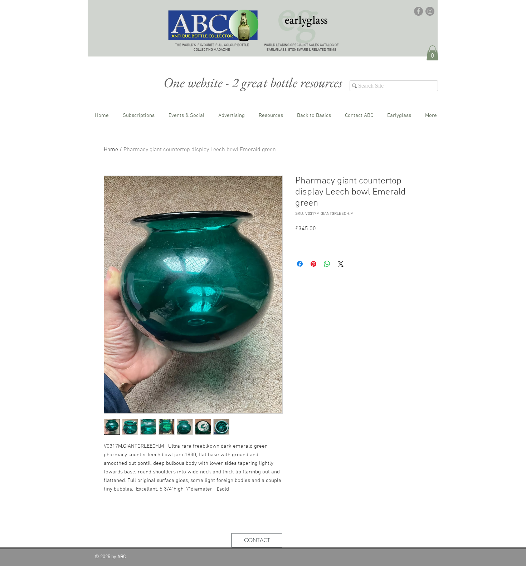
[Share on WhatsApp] (327, 264)
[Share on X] (340, 264)
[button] (432, 52)
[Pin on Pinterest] (313, 264)
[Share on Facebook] (300, 264)
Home (111, 149)
